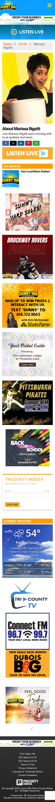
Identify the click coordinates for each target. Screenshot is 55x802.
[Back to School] (28, 447)
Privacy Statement (27, 768)
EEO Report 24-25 (27, 757)
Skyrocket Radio (35, 795)
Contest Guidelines (27, 775)
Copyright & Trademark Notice (27, 771)
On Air (23, 44)
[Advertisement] (27, 19)
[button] (49, 5)
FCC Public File (27, 753)
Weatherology (44, 797)
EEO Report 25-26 (27, 761)
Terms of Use (27, 764)
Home (8, 44)
